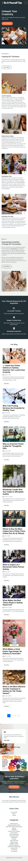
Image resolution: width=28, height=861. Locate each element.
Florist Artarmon (14, 833)
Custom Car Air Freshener (14, 831)
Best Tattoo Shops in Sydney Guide (14, 826)
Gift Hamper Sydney (14, 836)
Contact (14, 815)
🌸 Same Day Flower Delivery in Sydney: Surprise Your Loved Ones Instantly (14, 368)
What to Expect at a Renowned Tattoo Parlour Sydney (13, 567)
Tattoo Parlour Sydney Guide (14, 846)
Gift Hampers (14, 837)
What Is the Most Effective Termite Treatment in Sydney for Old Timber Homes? (14, 690)
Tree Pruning (14, 849)
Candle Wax (14, 830)
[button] (24, 92)
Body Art (14, 828)
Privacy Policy (14, 812)
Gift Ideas (14, 839)
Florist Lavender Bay (14, 834)
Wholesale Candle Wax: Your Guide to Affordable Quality (13, 492)
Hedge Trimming (14, 842)
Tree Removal (14, 851)
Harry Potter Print (14, 840)
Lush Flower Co (14, 249)
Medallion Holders (14, 843)
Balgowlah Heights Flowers (14, 825)
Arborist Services (14, 823)
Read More (6, 383)
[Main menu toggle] (25, 2)
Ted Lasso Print (14, 848)
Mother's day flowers (14, 845)
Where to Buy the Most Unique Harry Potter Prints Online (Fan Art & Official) (14, 531)
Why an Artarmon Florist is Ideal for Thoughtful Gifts (13, 446)
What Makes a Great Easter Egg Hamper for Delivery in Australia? (12, 651)
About (14, 813)
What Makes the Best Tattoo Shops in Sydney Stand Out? (13, 602)
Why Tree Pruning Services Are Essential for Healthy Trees (14, 408)
